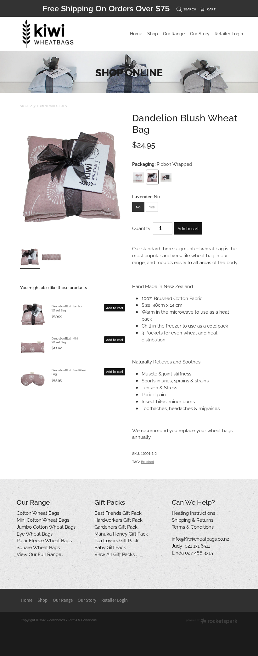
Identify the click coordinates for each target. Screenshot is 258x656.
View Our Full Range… (40, 554)
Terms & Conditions (193, 526)
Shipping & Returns (192, 519)
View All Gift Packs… (115, 554)
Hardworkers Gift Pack (118, 519)
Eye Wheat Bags (35, 533)
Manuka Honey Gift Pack (121, 533)
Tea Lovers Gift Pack (116, 540)
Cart (211, 9)
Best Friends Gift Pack (118, 512)
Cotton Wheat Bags (38, 512)
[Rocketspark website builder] (212, 621)
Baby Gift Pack (110, 547)
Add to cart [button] (188, 228)
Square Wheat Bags (38, 547)
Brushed (147, 462)
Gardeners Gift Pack (115, 526)
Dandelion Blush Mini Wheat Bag (65, 340)
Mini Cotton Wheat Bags (43, 519)
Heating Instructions (193, 512)
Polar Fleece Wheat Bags (44, 540)
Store (24, 106)
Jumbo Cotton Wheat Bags (46, 526)
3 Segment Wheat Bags (50, 106)
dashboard (57, 620)
